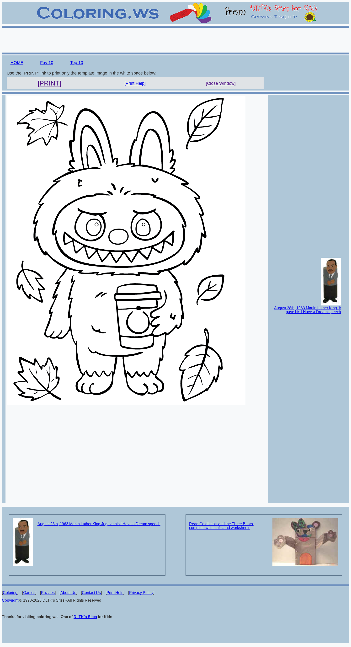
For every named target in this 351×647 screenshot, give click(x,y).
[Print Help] (135, 83)
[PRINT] (49, 83)
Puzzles (48, 593)
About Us (68, 593)
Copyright (10, 600)
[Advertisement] (175, 39)
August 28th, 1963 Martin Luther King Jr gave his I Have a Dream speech (307, 310)
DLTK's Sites (85, 617)
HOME (17, 62)
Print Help (114, 593)
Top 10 (76, 62)
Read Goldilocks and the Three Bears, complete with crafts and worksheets (221, 526)
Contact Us (91, 593)
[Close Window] (221, 83)
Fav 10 (46, 62)
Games (29, 593)
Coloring (10, 593)
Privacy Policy (141, 593)
